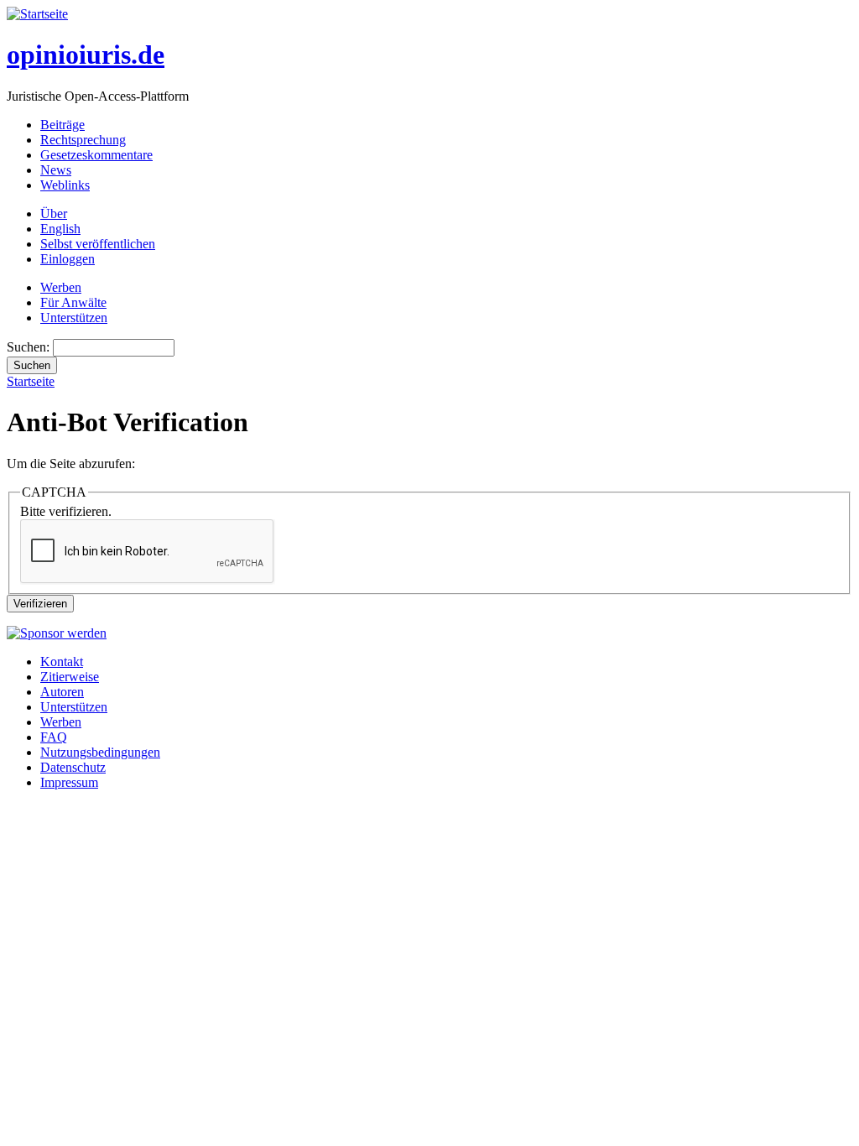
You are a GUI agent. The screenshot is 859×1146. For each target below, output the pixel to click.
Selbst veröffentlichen (97, 244)
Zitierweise (69, 676)
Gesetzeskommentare (96, 155)
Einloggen (67, 259)
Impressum (69, 782)
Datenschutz (73, 767)
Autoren (62, 692)
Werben (60, 287)
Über (53, 213)
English (60, 228)
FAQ (53, 737)
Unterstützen (73, 317)
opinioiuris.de (85, 54)
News (55, 170)
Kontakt (61, 661)
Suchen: (30, 347)
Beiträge (62, 124)
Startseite (31, 381)
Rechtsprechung (83, 140)
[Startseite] (37, 14)
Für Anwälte (73, 302)
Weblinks (65, 185)
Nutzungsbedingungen (100, 752)
